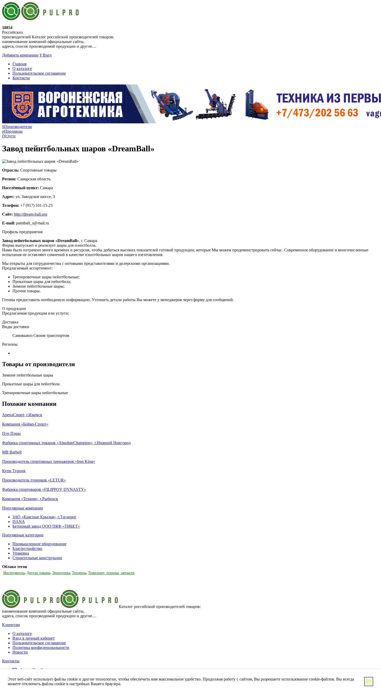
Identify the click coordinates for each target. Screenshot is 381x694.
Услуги (9, 136)
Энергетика (61, 573)
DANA (18, 521)
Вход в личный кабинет (33, 638)
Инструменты (14, 573)
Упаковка (20, 553)
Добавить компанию (20, 55)
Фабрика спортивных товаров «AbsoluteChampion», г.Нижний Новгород (66, 443)
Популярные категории (23, 535)
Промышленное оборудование (39, 544)
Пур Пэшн (11, 433)
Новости (20, 652)
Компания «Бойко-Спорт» (25, 424)
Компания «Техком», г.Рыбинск (30, 499)
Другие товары (38, 573)
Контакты (21, 78)
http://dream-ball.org (30, 214)
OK (368, 682)
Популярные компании (22, 508)
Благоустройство (27, 548)
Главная (19, 64)
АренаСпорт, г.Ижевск (22, 415)
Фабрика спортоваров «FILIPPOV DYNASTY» (44, 489)
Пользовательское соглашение (39, 73)
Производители (17, 126)
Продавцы (12, 131)
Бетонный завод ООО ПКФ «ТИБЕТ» (46, 526)
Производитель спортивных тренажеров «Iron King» (48, 461)
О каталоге (22, 68)
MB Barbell (12, 452)
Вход (45, 55)
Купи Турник (14, 471)
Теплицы (79, 573)
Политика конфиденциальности (40, 647)
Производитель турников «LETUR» (34, 480)
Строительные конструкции (37, 558)
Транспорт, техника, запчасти (111, 573)
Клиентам (11, 624)
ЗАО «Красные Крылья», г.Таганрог (44, 517)
